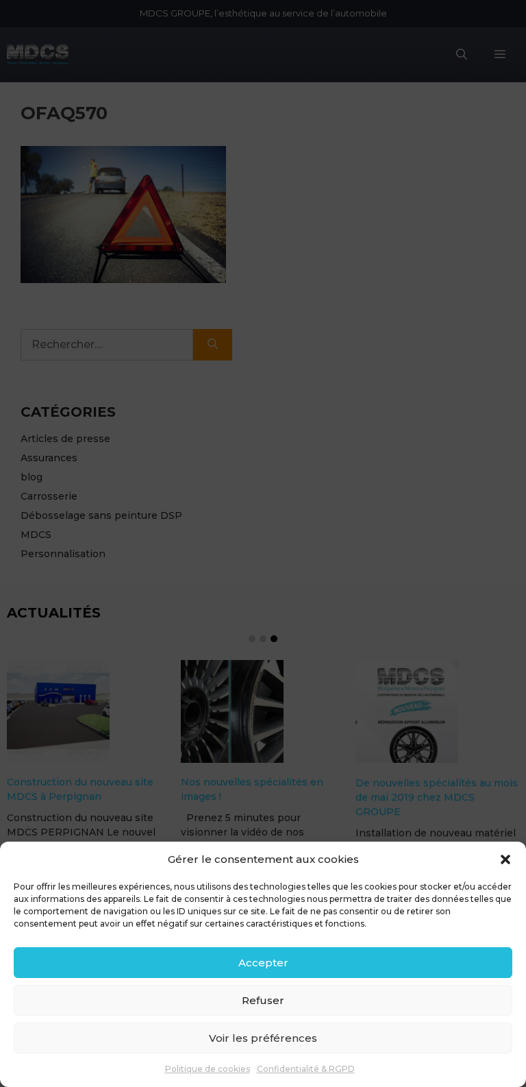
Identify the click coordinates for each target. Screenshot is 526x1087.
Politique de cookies (207, 1069)
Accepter (263, 962)
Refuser (263, 1000)
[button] (505, 859)
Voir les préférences (263, 1038)
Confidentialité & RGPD (306, 1069)
